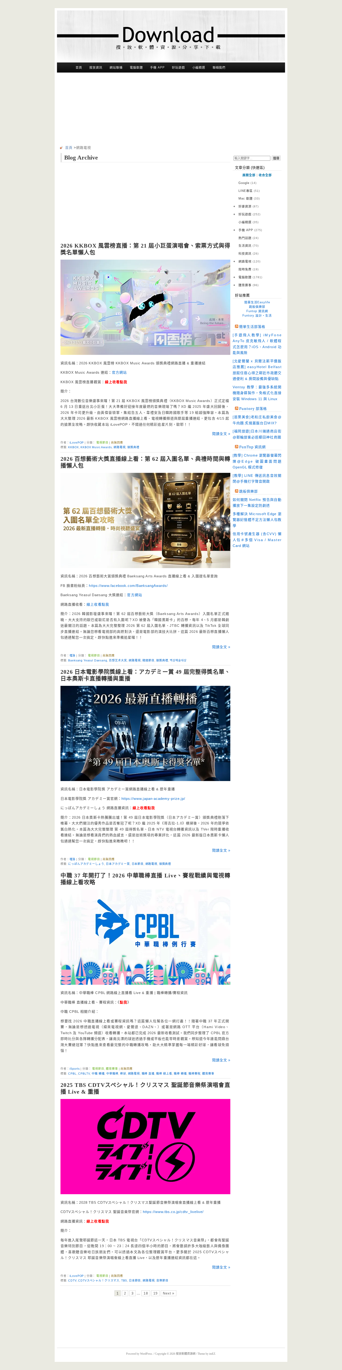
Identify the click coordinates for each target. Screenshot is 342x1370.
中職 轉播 (98, 1073)
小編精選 (198, 67)
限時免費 (248, 269)
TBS (124, 1280)
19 (155, 1293)
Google (247, 183)
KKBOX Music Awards (96, 447)
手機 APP (157, 67)
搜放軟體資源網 (185, 1353)
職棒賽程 (194, 1073)
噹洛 (73, 655)
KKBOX (73, 447)
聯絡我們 (219, 67)
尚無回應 (117, 442)
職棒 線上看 (164, 1073)
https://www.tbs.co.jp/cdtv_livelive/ (173, 1212)
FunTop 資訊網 (252, 447)
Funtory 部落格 (253, 409)
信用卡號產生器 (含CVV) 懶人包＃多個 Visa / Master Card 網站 (257, 540)
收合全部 (265, 175)
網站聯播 (116, 67)
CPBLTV (84, 1073)
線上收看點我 (98, 604)
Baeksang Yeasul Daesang (87, 660)
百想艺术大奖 (118, 660)
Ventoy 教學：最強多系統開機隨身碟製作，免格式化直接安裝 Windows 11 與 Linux (257, 393)
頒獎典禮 (133, 447)
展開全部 (248, 175)
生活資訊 (248, 245)
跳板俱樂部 (257, 306)
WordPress (146, 1353)
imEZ (212, 1353)
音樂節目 (162, 1280)
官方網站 (119, 372)
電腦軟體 (136, 67)
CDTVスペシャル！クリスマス (98, 1280)
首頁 (79, 67)
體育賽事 (112, 1068)
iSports (75, 1068)
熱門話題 (248, 238)
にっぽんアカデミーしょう (86, 864)
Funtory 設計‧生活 (257, 315)
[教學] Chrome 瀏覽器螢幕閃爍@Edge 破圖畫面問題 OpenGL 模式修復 (257, 461)
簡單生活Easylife (257, 302)
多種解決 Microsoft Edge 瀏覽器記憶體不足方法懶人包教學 (257, 520)
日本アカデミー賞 (118, 864)
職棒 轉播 (180, 1073)
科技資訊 (248, 253)
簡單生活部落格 (252, 327)
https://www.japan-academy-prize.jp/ (153, 799)
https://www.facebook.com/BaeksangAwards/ (128, 586)
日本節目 (138, 864)
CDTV (72, 1280)
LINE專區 (249, 191)
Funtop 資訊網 (257, 311)
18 (146, 1293)
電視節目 (102, 442)
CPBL (72, 1073)
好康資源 (248, 206)
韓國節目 (148, 660)
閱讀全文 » (221, 434)
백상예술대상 (178, 660)
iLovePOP (77, 442)
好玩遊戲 (178, 67)
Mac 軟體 (249, 198)
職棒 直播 (148, 1073)
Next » (168, 1293)
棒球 (123, 1073)
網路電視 (119, 447)
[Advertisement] (171, 109)
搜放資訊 (95, 67)
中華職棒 (112, 1073)
